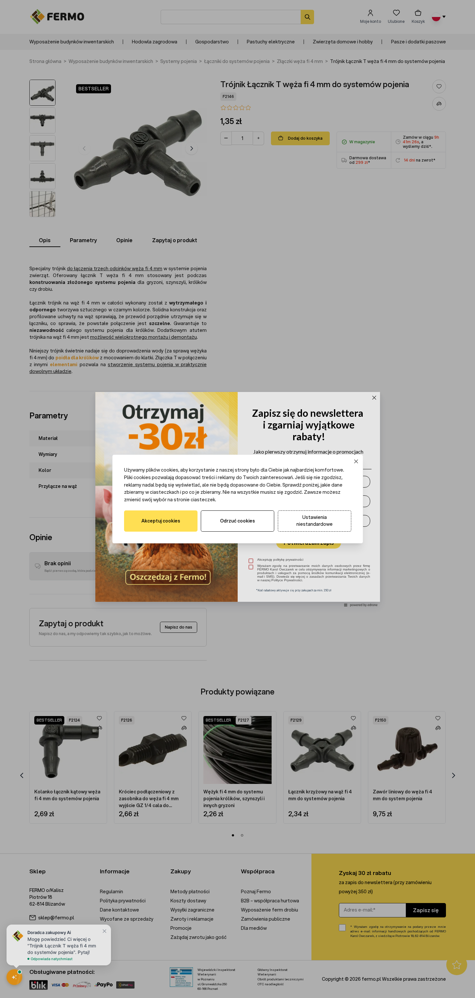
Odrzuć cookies (237, 521)
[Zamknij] (356, 462)
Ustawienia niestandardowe (314, 520)
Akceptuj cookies (160, 521)
